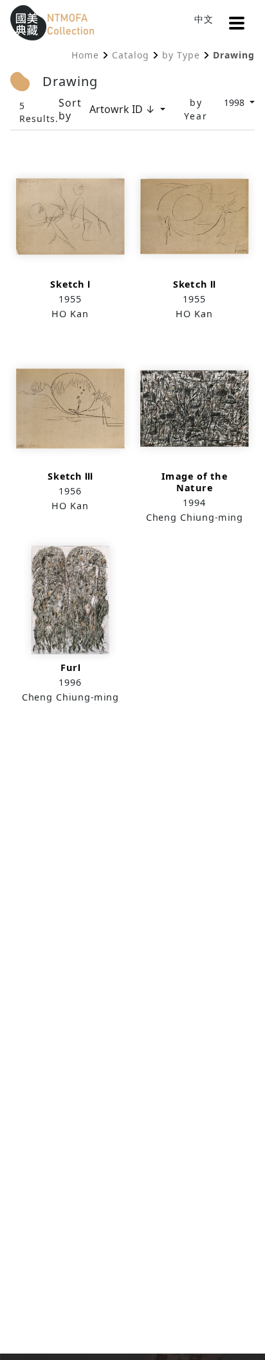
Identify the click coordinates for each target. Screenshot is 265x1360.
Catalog (130, 55)
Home (85, 55)
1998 (235, 102)
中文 (204, 19)
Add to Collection (70, 245)
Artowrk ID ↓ (123, 109)
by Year (196, 109)
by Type (181, 55)
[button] (237, 23)
